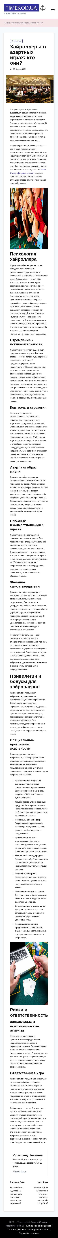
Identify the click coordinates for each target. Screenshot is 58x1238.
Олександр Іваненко (28, 1155)
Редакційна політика (29, 1233)
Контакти (11, 1229)
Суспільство (16, 41)
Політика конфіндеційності (38, 1226)
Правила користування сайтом (33, 1229)
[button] (19, 1171)
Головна (7, 23)
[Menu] (52, 9)
